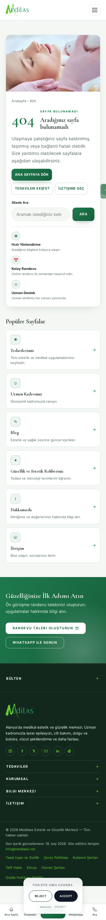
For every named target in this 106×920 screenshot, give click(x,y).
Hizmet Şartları (53, 868)
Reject (41, 896)
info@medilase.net (21, 849)
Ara (84, 214)
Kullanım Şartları (85, 858)
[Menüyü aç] (94, 10)
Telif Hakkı (14, 868)
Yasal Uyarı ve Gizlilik (22, 858)
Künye (32, 868)
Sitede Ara (20, 202)
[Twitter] (34, 751)
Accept (66, 896)
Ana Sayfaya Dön (32, 174)
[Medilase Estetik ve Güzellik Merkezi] (17, 10)
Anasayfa (19, 101)
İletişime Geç (71, 188)
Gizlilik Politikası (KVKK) (24, 878)
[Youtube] (45, 751)
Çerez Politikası (56, 858)
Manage (45, 907)
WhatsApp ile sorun (35, 642)
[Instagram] (10, 751)
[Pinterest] (69, 751)
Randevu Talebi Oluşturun (43, 628)
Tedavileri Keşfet (32, 188)
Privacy (60, 906)
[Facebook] (22, 751)
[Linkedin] (57, 751)
